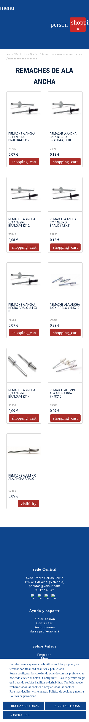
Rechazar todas (25, 706)
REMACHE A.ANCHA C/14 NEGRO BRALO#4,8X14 (21, 393)
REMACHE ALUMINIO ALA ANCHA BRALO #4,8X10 (64, 393)
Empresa (44, 655)
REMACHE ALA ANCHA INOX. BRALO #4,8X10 (65, 306)
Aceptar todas (67, 706)
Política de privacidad (23, 696)
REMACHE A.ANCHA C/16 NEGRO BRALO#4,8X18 (63, 137)
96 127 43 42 (44, 590)
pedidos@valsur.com (44, 586)
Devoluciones (44, 627)
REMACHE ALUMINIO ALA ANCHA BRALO (22, 477)
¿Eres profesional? (44, 631)
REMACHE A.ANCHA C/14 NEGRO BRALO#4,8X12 (21, 222)
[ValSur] (21, 29)
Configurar (19, 715)
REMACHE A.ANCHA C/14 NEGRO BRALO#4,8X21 (63, 222)
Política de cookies (60, 691)
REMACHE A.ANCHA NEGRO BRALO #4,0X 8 (22, 308)
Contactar (44, 623)
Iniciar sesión (44, 619)
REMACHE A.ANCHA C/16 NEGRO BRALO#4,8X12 (21, 137)
